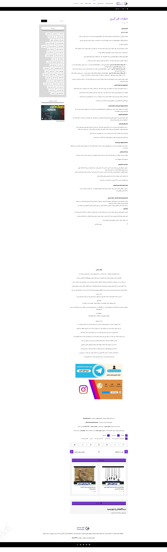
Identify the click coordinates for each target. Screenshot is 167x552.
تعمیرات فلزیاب (93, 426)
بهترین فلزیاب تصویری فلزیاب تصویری (56, 40)
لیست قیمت (98, 418)
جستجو (44, 21)
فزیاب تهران (52, 71)
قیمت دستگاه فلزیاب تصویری (58, 80)
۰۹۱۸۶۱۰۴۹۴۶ (74, 538)
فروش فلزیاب (46, 68)
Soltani (122, 435)
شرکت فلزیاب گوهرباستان (59, 68)
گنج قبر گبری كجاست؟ (84, 438)
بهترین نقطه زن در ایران (50, 43)
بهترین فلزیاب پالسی (59, 43)
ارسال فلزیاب (55, 33)
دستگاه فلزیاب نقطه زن (50, 55)
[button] (123, 444)
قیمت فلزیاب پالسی (60, 90)
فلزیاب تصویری (52, 74)
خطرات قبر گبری (107, 438)
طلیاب (52, 68)
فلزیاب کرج (54, 77)
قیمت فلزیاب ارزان (47, 84)
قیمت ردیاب (49, 80)
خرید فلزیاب (44, 46)
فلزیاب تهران (46, 74)
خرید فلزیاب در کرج (51, 49)
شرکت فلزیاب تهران (53, 65)
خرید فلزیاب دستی (50, 52)
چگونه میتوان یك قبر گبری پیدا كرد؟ (118, 438)
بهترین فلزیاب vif (51, 37)
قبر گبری (91, 438)
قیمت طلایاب (61, 84)
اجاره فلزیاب (61, 33)
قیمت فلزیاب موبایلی (51, 87)
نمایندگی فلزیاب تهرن (59, 93)
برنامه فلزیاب (48, 33)
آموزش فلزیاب (107, 426)
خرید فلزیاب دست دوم (59, 52)
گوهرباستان (82, 430)
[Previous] (75, 460)
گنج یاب (52, 93)
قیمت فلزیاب (54, 84)
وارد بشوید (113, 513)
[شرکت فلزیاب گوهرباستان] (122, 3)
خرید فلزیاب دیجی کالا (59, 55)
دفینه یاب (53, 58)
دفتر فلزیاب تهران (60, 58)
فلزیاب (46, 71)
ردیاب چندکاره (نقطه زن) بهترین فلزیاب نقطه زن (55, 62)
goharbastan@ (87, 418)
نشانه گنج (104, 435)
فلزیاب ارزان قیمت (60, 74)
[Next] (73, 460)
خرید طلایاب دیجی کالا (52, 46)
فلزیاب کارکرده (61, 77)
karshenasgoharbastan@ (92, 422)
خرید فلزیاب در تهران (59, 49)
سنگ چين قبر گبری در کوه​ (99, 438)
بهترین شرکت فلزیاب (60, 37)
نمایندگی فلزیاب (51, 90)
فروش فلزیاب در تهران (59, 71)
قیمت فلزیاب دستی (60, 87)
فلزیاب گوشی (48, 77)
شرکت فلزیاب (61, 65)
